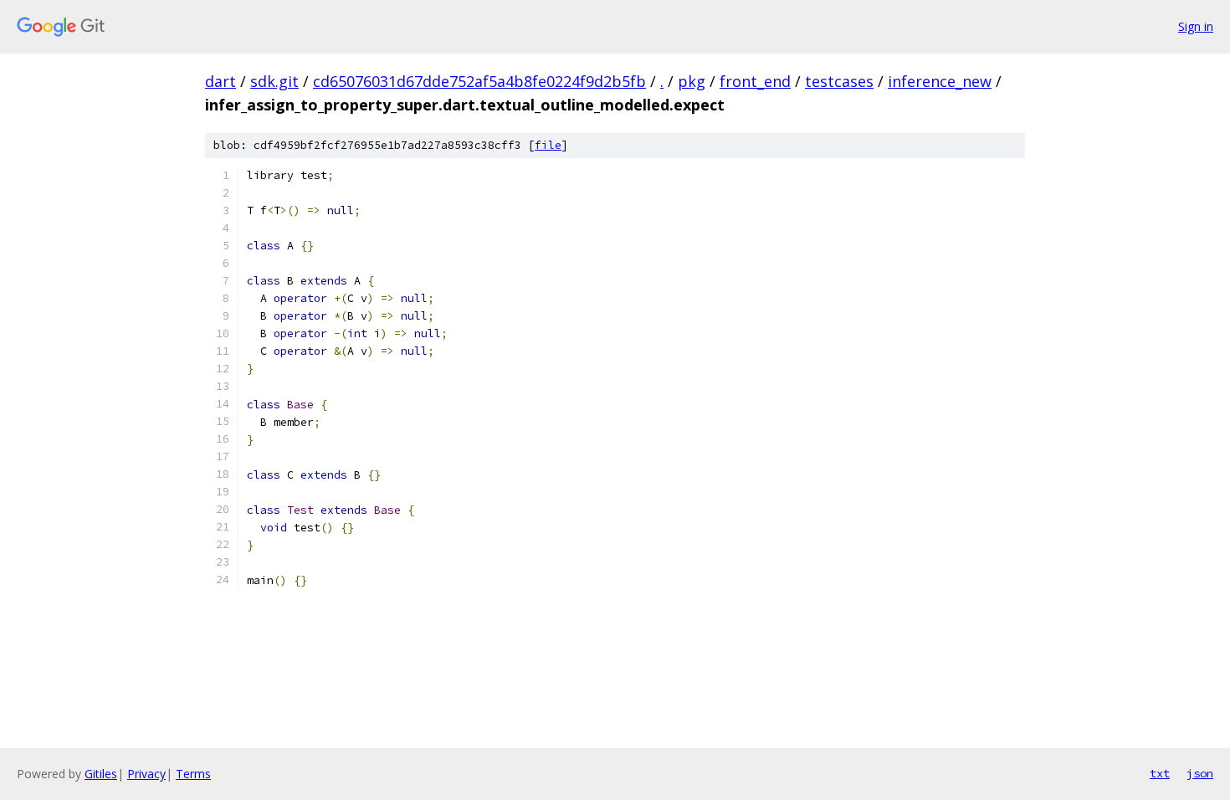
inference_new (940, 81)
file (548, 145)
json (1199, 773)
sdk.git (274, 81)
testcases (839, 81)
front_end (755, 81)
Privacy (146, 774)
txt (1160, 773)
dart (220, 81)
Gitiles (101, 774)
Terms (193, 774)
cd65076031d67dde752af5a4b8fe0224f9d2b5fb (479, 81)
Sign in (1195, 26)
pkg (691, 81)
